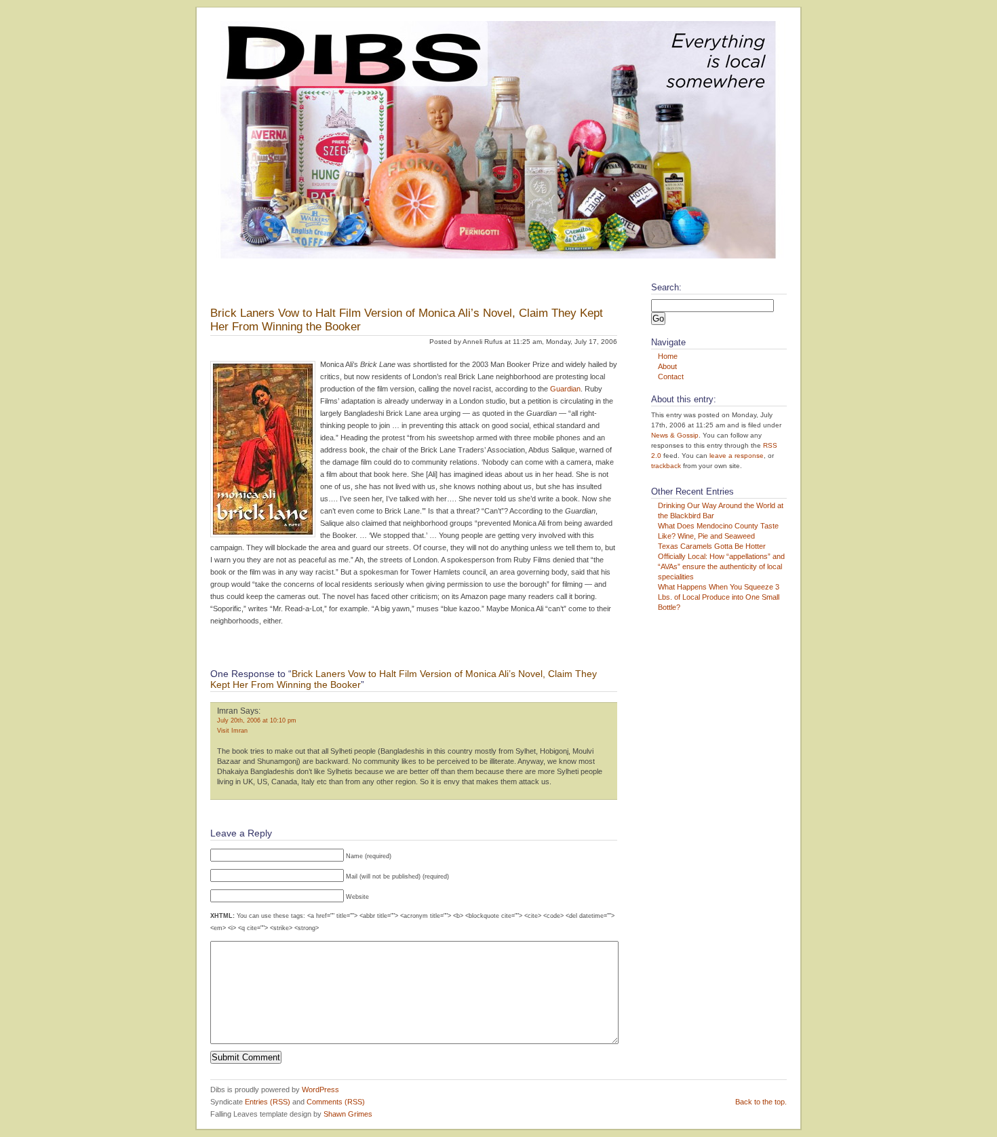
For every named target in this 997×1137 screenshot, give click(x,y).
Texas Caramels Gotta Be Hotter (712, 546)
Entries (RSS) (267, 1102)
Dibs (213, 285)
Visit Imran (232, 730)
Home (668, 356)
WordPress (320, 1089)
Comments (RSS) (336, 1102)
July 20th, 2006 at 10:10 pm (256, 720)
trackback (666, 465)
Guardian (565, 389)
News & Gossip (675, 435)
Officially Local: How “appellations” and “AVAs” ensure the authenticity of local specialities (721, 566)
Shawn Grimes (348, 1114)
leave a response (736, 455)
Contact (671, 376)
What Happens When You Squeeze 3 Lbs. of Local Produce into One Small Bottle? (718, 597)
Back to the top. (761, 1102)
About (667, 366)
